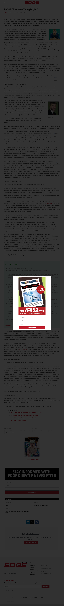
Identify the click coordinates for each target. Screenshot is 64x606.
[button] (48, 278)
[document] (32, 303)
